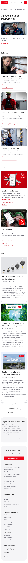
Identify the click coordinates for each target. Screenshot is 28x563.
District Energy (7, 472)
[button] (18, 2)
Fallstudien (6, 501)
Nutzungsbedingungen (9, 549)
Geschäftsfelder (8, 464)
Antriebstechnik (7, 517)
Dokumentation (8, 497)
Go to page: (11, 412)
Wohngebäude (7, 488)
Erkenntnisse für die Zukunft (11, 540)
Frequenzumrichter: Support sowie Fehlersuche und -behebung (12, 10)
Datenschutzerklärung (9, 545)
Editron (5, 519)
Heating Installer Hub (7, 88)
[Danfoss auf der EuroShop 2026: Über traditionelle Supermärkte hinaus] (14, 361)
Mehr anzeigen (4, 43)
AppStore (4, 205)
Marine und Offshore (9, 481)
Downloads (6, 499)
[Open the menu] (25, 2)
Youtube (21, 454)
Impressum (6, 552)
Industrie (6, 479)
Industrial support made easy (9, 160)
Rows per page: (11, 408)
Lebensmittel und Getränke (10, 476)
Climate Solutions (8, 515)
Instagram (19, 438)
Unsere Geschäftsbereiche (11, 512)
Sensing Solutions (8, 524)
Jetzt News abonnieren (14, 458)
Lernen (5, 506)
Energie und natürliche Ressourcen (12, 474)
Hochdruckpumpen (8, 522)
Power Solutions (8, 526)
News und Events (8, 537)
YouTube (13, 438)
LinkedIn (4, 438)
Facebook (14, 454)
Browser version (6, 241)
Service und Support (9, 494)
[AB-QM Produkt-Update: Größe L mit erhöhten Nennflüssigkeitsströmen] (14, 265)
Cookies (6, 556)
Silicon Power (7, 529)
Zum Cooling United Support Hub (10, 124)
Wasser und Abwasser (9, 491)
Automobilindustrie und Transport (12, 467)
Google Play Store (6, 202)
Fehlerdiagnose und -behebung (11, 504)
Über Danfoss (7, 533)
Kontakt (6, 509)
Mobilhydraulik (7, 483)
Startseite (3, 8)
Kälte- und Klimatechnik (10, 486)
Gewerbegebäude (8, 469)
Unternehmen (7, 535)
